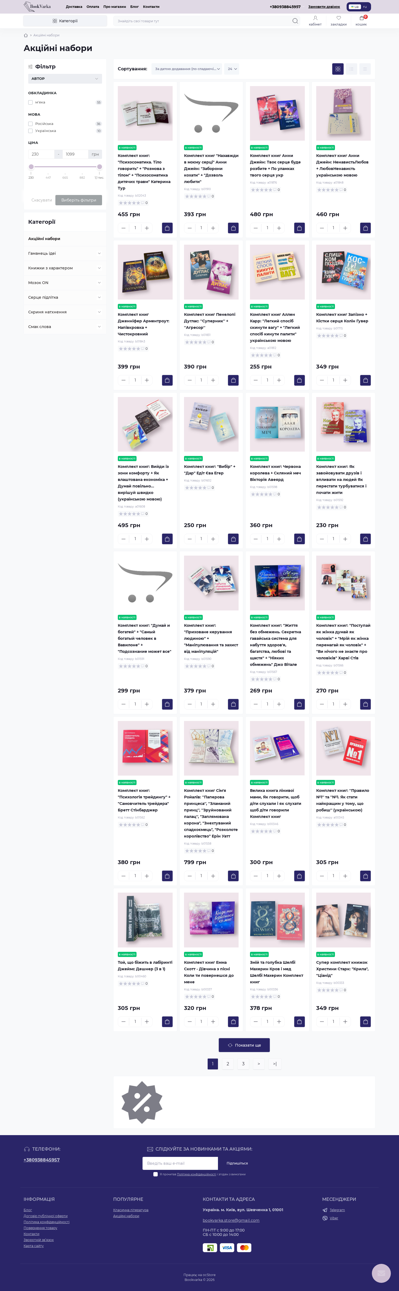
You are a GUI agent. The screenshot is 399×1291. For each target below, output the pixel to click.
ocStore (209, 1275)
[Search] (295, 21)
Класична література (130, 1210)
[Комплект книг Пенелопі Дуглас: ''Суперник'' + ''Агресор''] (211, 272)
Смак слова (39, 326)
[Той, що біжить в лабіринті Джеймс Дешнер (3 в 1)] (145, 920)
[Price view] (365, 69)
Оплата (93, 7)
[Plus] (146, 228)
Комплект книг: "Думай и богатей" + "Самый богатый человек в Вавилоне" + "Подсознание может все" (144, 638)
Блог (134, 7)
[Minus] (123, 228)
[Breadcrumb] (26, 35)
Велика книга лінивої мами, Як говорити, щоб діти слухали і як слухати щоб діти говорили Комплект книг (275, 803)
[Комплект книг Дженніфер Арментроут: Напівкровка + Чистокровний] (145, 272)
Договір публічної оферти (46, 1216)
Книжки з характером (50, 268)
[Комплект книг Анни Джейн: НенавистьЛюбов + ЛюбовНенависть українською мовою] (343, 113)
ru (365, 7)
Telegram (337, 1210)
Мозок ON (38, 282)
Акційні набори (44, 238)
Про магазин (114, 7)
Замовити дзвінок (324, 7)
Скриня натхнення (47, 312)
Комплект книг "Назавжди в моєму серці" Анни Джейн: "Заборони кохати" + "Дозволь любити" (211, 168)
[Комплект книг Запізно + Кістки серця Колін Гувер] (343, 272)
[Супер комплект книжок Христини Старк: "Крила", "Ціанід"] (343, 920)
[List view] (351, 69)
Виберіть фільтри (78, 200)
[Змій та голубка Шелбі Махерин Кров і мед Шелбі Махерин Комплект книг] (277, 920)
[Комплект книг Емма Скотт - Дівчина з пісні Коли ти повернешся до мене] (211, 920)
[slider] (31, 166)
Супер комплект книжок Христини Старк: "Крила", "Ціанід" (342, 969)
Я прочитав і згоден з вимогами (203, 1174)
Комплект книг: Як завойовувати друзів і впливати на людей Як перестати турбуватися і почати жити (341, 479)
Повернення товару (40, 1228)
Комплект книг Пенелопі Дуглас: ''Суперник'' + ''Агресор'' (209, 321)
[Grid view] (338, 69)
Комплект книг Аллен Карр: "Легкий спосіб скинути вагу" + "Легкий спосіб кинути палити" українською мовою (275, 327)
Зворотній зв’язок (39, 1240)
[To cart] (167, 228)
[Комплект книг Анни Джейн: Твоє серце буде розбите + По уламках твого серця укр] (277, 113)
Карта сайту (34, 1246)
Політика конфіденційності (196, 1174)
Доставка (74, 7)
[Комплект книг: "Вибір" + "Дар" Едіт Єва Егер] (211, 424)
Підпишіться (237, 1163)
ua (356, 7)
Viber (334, 1218)
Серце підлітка (43, 297)
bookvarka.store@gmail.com (231, 1220)
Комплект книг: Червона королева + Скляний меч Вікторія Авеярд (275, 473)
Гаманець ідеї (42, 253)
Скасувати (41, 200)
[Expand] (99, 253)
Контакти (151, 7)
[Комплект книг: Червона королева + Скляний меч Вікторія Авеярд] (277, 424)
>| (275, 1063)
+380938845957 (42, 1160)
